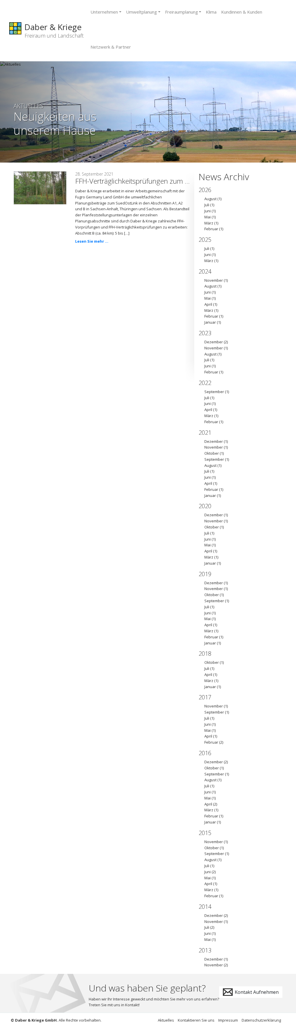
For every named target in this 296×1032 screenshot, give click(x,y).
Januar (210, 322)
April (208, 304)
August (210, 198)
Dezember (213, 341)
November (213, 280)
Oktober (211, 453)
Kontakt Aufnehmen (256, 992)
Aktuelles (166, 1020)
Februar (211, 228)
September (214, 391)
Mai (207, 217)
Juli (206, 204)
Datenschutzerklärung (261, 1020)
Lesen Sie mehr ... (91, 241)
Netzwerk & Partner (110, 47)
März (208, 223)
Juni (207, 210)
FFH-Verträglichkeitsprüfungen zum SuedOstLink (149, 181)
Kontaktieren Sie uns (196, 1020)
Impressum (228, 1020)
